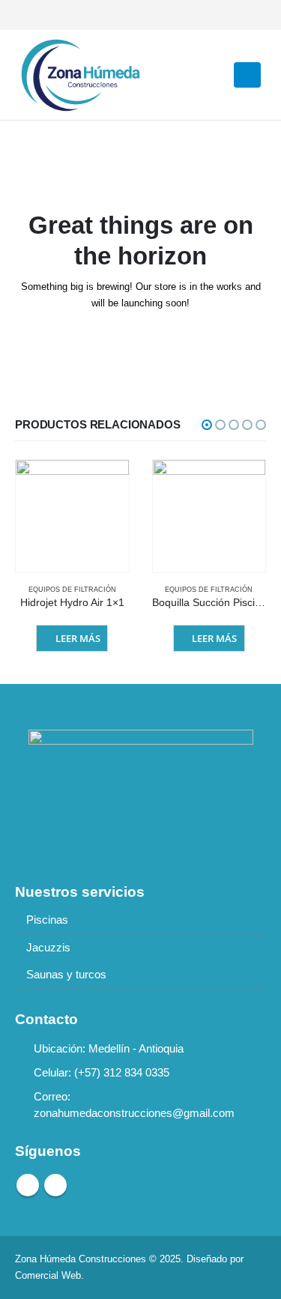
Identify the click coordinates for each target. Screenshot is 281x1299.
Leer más (77, 638)
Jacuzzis (48, 948)
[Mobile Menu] (247, 75)
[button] (207, 425)
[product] (72, 516)
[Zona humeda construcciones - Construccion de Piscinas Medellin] (78, 74)
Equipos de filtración (72, 589)
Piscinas (47, 920)
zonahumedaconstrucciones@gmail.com (134, 1113)
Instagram (55, 1185)
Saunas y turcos (66, 975)
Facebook (27, 1185)
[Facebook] (26, 14)
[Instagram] (51, 14)
